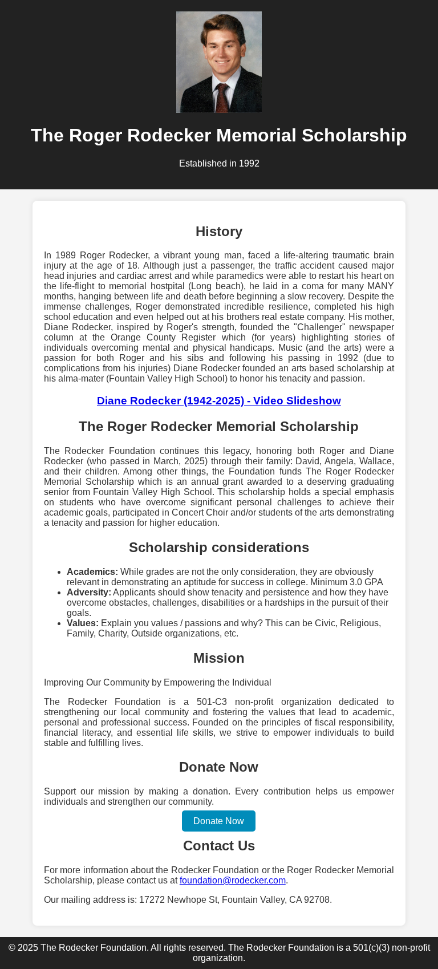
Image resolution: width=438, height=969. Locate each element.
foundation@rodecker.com (233, 880)
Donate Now (218, 821)
